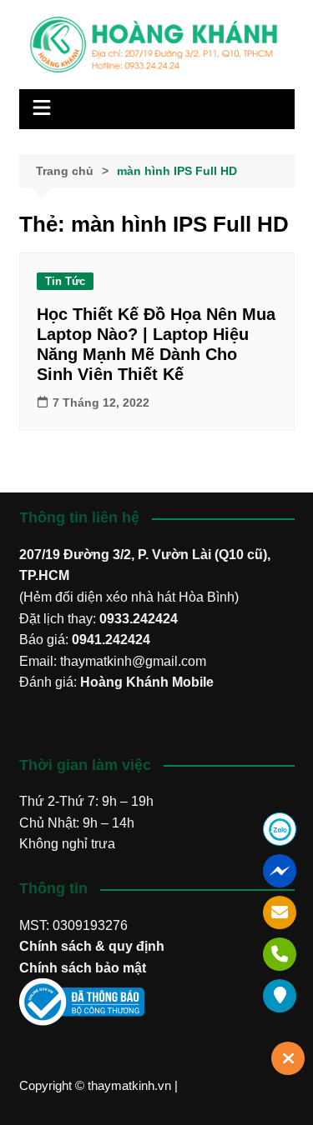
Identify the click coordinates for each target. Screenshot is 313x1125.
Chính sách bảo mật (82, 968)
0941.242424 (111, 639)
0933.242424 (138, 619)
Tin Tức (65, 281)
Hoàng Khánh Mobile (147, 682)
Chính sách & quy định (91, 946)
